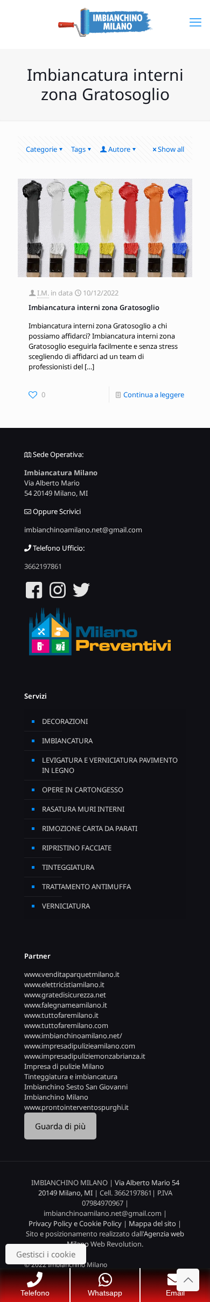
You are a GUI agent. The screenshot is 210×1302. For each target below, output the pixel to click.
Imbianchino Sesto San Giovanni (76, 1087)
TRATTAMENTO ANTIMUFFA (86, 886)
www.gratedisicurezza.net (65, 995)
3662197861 (43, 566)
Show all (171, 149)
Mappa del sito (152, 1223)
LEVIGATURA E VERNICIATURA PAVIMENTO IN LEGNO (110, 765)
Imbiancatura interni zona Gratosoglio (94, 307)
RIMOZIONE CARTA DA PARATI (89, 828)
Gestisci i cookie (45, 1254)
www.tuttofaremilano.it (61, 1015)
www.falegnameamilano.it (65, 1005)
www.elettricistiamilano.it (64, 984)
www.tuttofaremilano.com (66, 1025)
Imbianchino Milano (56, 1097)
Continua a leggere (153, 394)
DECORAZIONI (65, 721)
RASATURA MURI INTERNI (83, 809)
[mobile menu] (195, 21)
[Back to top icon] (188, 1280)
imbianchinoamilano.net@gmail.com (83, 529)
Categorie (41, 149)
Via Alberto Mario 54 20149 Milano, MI (56, 488)
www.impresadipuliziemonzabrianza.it (84, 1056)
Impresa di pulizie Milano (64, 1066)
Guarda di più (60, 1126)
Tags (78, 149)
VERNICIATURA (66, 906)
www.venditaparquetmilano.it (72, 974)
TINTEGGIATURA (68, 867)
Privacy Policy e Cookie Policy (75, 1223)
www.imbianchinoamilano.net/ (73, 1035)
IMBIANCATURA (67, 740)
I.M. (43, 293)
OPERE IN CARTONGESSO (82, 789)
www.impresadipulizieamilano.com (79, 1046)
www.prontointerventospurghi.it (76, 1107)
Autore (119, 149)
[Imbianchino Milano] (105, 21)
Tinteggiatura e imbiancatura (70, 1076)
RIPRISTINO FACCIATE (76, 848)
